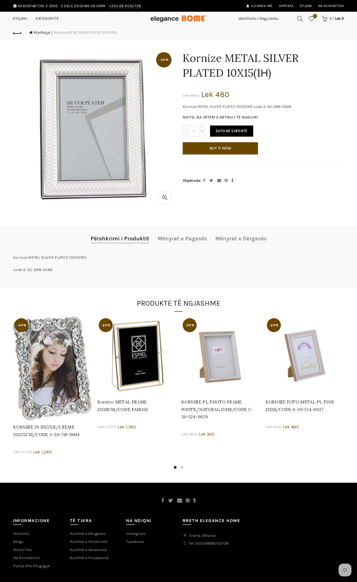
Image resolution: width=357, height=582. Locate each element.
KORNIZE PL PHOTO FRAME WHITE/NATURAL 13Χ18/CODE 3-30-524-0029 (217, 409)
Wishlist (315, 16)
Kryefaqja (42, 32)
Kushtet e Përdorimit (89, 541)
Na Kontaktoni (26, 558)
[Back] (17, 32)
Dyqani (306, 6)
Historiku (21, 533)
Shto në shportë (232, 131)
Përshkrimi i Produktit (120, 238)
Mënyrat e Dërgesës (241, 238)
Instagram (136, 533)
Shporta (286, 6)
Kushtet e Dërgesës (88, 533)
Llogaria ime (261, 6)
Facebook (135, 541)
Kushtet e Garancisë (88, 549)
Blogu (18, 541)
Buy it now (220, 148)
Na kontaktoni (331, 6)
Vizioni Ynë (22, 549)
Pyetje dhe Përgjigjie (31, 566)
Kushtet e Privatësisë (89, 558)
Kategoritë (47, 18)
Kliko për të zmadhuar (165, 197)
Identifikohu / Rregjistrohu (258, 18)
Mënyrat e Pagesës (182, 238)
